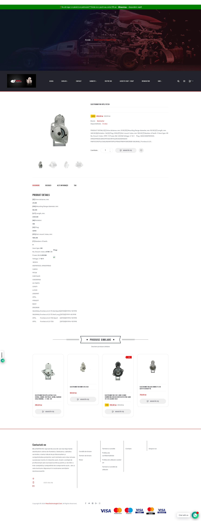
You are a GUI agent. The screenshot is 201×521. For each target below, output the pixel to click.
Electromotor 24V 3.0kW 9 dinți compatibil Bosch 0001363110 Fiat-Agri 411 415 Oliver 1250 (118, 397)
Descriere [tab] (36, 185)
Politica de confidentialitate (108, 454)
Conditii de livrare (85, 451)
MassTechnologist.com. (54, 503)
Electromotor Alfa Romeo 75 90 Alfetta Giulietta (150, 388)
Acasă (87, 40)
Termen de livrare (85, 456)
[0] (190, 81)
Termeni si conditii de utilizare (109, 468)
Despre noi (153, 449)
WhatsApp (122, 7)
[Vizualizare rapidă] (35, 366)
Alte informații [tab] (62, 185)
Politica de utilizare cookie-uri (112, 461)
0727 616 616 (48, 483)
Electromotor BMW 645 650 (79, 387)
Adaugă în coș (127, 150)
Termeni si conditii (108, 449)
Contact (128, 449)
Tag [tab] (75, 185)
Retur (81, 460)
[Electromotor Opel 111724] (40, 165)
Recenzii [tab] (48, 185)
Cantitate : (94, 150)
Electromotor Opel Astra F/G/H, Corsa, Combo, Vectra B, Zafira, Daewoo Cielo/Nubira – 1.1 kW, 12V (48, 397)
